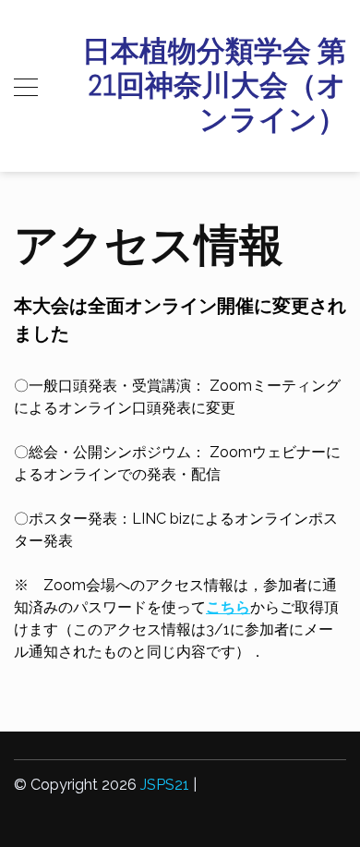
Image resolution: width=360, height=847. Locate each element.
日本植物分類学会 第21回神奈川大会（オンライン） (214, 86)
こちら (228, 607)
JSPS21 (164, 784)
